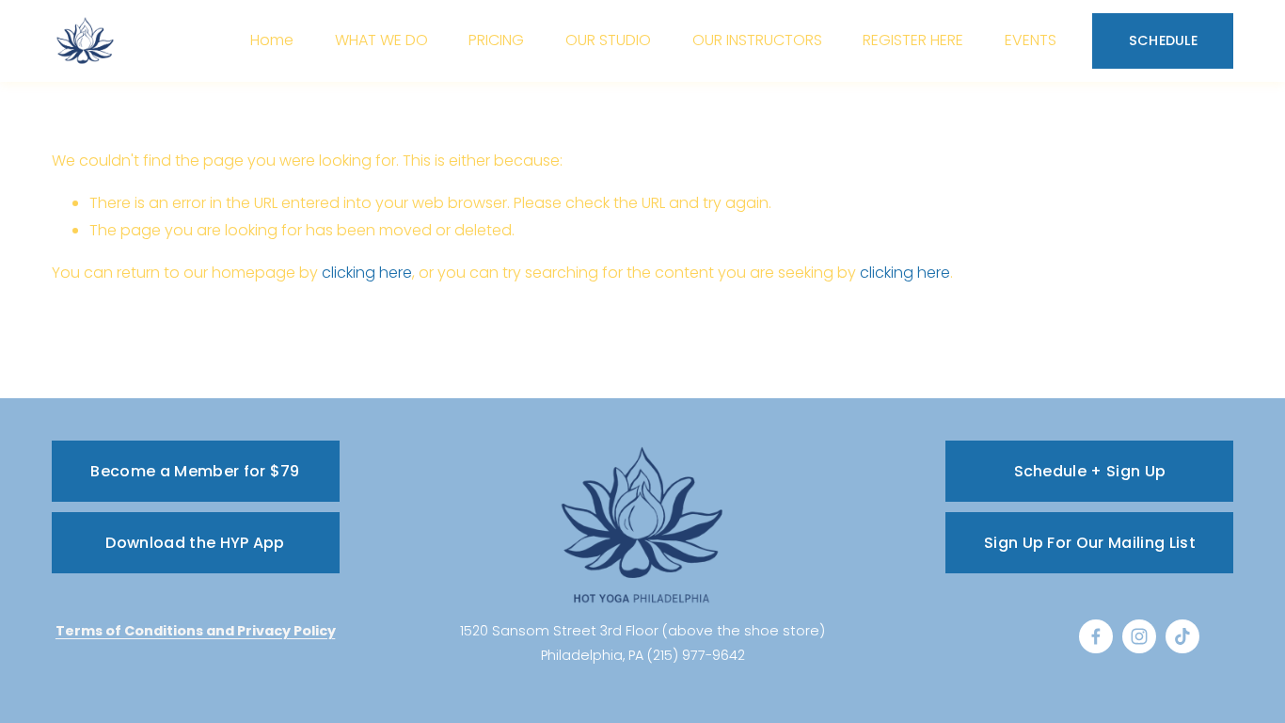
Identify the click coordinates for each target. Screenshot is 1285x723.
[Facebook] (1096, 636)
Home (271, 40)
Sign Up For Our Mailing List (1090, 543)
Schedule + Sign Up (1090, 471)
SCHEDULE (1163, 40)
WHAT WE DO (381, 40)
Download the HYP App (194, 543)
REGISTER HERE (913, 40)
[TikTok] (1182, 636)
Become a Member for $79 (194, 471)
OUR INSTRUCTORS (757, 40)
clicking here (367, 272)
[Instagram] (1139, 636)
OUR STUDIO (608, 40)
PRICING (496, 40)
